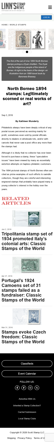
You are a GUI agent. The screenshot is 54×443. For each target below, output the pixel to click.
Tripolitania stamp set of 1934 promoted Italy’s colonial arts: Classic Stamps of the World (27, 241)
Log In (46, 17)
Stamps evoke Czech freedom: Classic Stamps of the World (24, 337)
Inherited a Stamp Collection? (27, 405)
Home (5, 25)
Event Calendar (27, 373)
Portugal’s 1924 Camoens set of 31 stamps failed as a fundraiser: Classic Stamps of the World (23, 290)
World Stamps (18, 25)
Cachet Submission (27, 412)
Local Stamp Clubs (27, 418)
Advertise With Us (27, 399)
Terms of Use (40, 438)
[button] (5, 41)
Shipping (11, 438)
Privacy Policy (25, 438)
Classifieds (27, 363)
